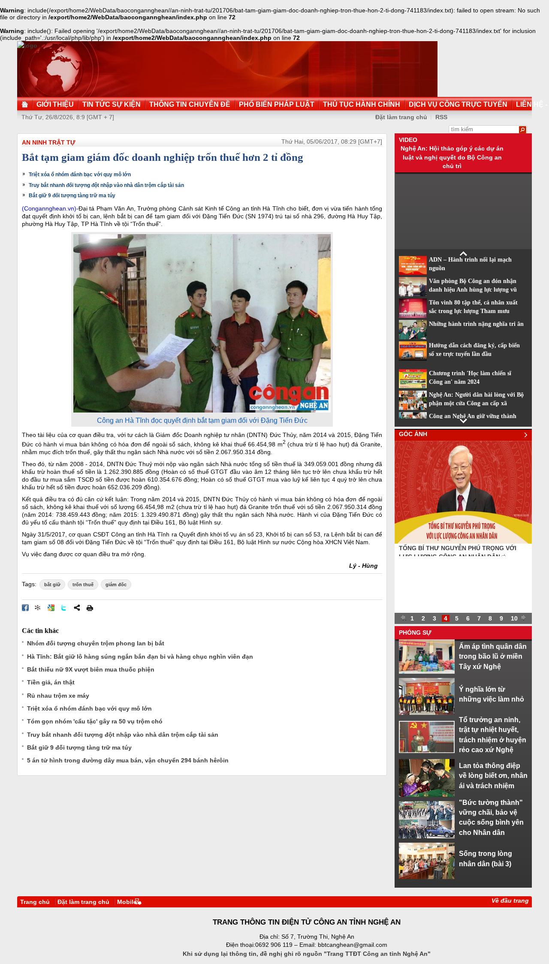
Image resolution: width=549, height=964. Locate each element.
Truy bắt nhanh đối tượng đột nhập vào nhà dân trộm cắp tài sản (106, 185)
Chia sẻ (76, 607)
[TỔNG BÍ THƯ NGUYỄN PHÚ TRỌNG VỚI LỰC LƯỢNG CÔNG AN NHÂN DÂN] (463, 541)
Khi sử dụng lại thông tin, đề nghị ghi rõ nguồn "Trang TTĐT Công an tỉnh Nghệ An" (307, 953)
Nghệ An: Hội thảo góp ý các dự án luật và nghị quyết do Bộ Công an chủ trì (452, 157)
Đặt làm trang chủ (401, 117)
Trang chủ (35, 901)
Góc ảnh (413, 434)
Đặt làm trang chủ (83, 901)
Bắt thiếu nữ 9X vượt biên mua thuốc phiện (90, 669)
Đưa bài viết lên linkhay (38, 607)
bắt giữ (52, 584)
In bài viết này (89, 607)
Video (408, 139)
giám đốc (116, 584)
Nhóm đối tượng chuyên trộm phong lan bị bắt (95, 643)
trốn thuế (83, 584)
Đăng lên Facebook (25, 607)
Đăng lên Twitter (63, 607)
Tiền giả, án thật (51, 682)
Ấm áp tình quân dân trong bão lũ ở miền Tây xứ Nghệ (493, 656)
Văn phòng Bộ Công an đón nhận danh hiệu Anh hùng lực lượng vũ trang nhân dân (473, 290)
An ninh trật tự (48, 142)
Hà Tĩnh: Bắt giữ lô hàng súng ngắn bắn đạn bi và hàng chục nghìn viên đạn (140, 656)
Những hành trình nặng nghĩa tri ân (476, 324)
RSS (441, 117)
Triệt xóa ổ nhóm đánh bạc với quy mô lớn (80, 175)
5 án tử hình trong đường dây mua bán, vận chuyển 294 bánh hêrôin (128, 760)
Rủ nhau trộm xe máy (58, 695)
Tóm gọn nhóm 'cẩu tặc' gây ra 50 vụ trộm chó (95, 721)
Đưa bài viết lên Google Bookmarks (51, 607)
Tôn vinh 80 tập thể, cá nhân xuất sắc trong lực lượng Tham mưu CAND (473, 311)
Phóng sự (415, 632)
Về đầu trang (510, 900)
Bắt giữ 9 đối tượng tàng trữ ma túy (72, 196)
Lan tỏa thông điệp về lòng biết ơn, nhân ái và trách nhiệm (493, 775)
